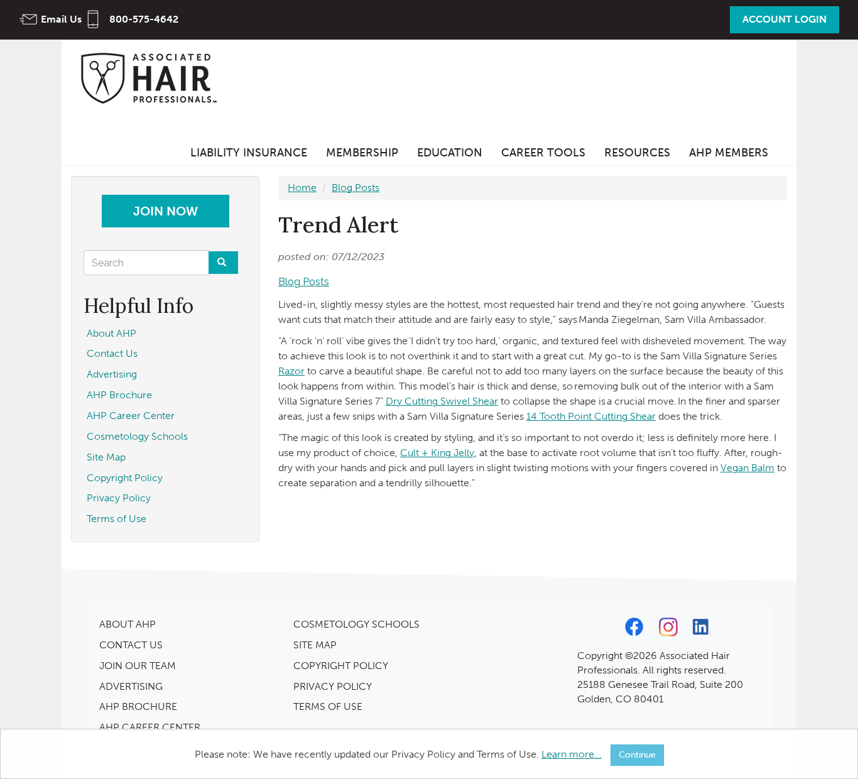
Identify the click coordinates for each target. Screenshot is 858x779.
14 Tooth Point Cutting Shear (591, 416)
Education (449, 153)
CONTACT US (131, 645)
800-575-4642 (143, 19)
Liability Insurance (248, 153)
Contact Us (112, 353)
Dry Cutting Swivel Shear (442, 401)
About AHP (111, 333)
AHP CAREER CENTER (149, 727)
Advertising (112, 374)
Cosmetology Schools (137, 436)
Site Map (106, 457)
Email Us (61, 19)
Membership (362, 153)
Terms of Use (116, 519)
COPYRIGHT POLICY (340, 666)
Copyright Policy (125, 478)
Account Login (784, 19)
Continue (637, 754)
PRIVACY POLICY (332, 686)
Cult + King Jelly (437, 453)
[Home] (152, 77)
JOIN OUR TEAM (137, 666)
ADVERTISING (131, 686)
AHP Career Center (131, 416)
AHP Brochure (119, 395)
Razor (291, 371)
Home (302, 187)
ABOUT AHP (127, 624)
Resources (637, 153)
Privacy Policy (119, 498)
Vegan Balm (747, 468)
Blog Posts (355, 187)
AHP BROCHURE (138, 706)
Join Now (165, 211)
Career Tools (543, 153)
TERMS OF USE (327, 706)
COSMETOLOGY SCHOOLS (356, 624)
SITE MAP (315, 645)
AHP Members (728, 153)
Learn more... (571, 754)
